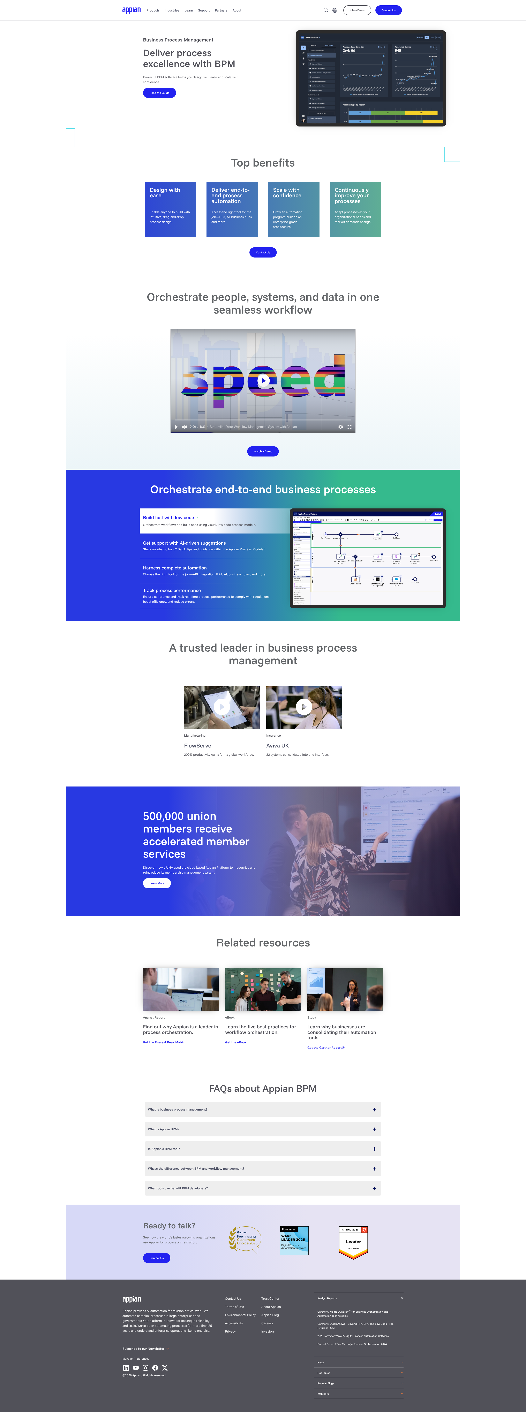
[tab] (263, 521)
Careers (267, 1323)
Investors (268, 1331)
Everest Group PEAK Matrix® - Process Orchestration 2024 (352, 1344)
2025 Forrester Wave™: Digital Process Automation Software (353, 1335)
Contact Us (233, 1298)
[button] (176, 427)
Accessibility (234, 1323)
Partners (221, 10)
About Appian (271, 1307)
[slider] (263, 419)
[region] (263, 381)
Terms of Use (234, 1307)
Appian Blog (270, 1315)
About (237, 10)
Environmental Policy (240, 1315)
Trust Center (270, 1298)
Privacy (230, 1331)
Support (204, 10)
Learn (189, 10)
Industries (172, 10)
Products (153, 10)
